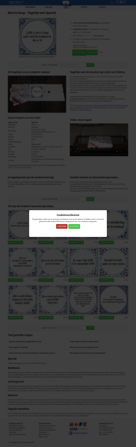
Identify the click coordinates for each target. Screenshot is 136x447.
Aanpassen (61, 226)
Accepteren (74, 226)
